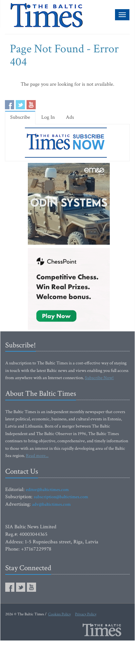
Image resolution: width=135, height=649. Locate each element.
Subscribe (20, 117)
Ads (70, 117)
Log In (48, 117)
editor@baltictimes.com (47, 490)
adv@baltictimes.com (51, 504)
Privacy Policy (85, 614)
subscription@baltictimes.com (61, 497)
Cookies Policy (59, 614)
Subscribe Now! (99, 378)
